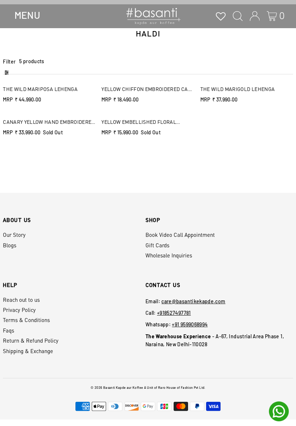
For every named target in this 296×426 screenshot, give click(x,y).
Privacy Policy (19, 309)
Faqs (8, 330)
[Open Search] (238, 16)
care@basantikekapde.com (193, 301)
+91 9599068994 (190, 324)
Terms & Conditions (26, 319)
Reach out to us (21, 299)
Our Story (14, 234)
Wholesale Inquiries (168, 255)
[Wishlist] (221, 16)
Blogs (9, 245)
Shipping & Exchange (28, 351)
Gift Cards (157, 245)
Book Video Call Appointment (180, 234)
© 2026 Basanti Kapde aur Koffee (117, 388)
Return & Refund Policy (30, 340)
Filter (9, 61)
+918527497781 (174, 313)
